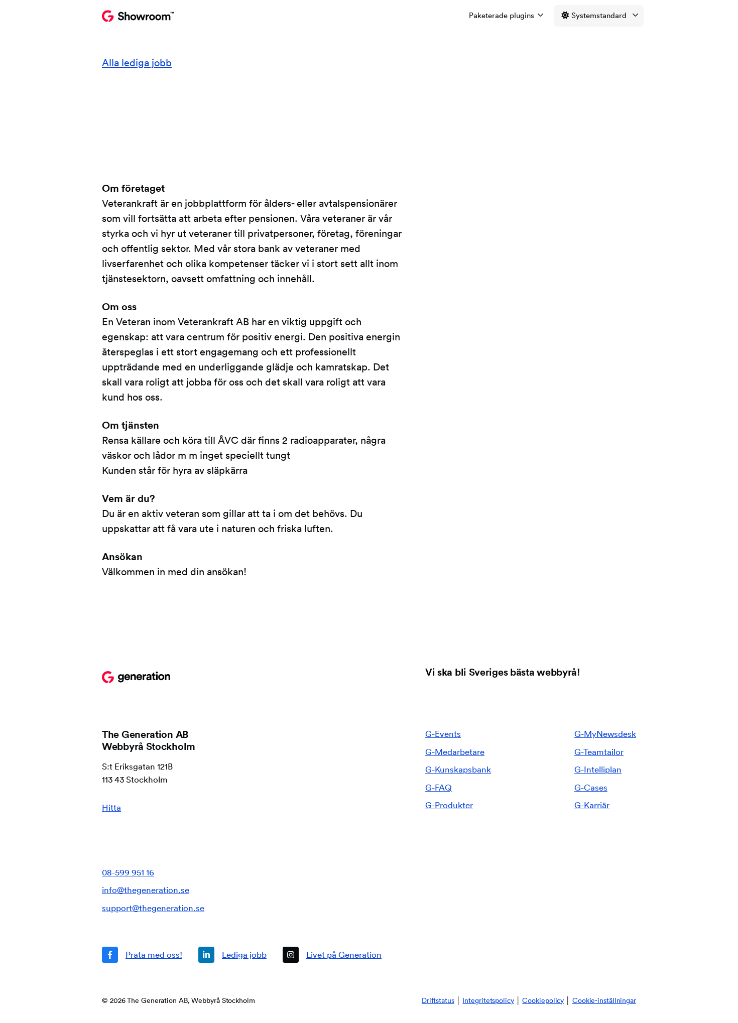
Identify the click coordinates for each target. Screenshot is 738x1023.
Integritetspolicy (488, 1000)
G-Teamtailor (599, 751)
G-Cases (590, 787)
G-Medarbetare (454, 751)
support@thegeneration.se (153, 908)
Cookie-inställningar (604, 1000)
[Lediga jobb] (232, 955)
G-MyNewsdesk (605, 733)
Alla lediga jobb (137, 63)
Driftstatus (438, 1000)
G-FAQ (438, 787)
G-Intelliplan (598, 769)
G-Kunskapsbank (458, 769)
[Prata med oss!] (142, 955)
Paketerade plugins (501, 15)
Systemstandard (599, 15)
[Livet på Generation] (332, 955)
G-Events (443, 733)
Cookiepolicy (543, 1000)
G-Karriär (591, 805)
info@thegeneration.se (145, 889)
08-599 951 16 (128, 872)
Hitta (111, 807)
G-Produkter (449, 805)
